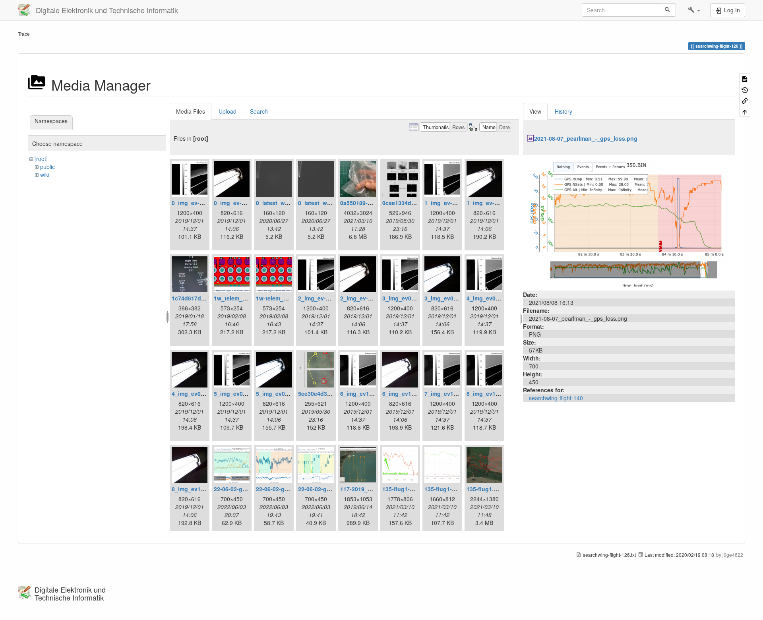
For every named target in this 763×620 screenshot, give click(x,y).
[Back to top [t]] (745, 111)
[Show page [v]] (745, 78)
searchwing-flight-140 (556, 398)
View (535, 111)
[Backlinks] (745, 100)
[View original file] (628, 222)
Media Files (190, 111)
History (563, 111)
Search (259, 111)
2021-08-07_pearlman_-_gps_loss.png (585, 138)
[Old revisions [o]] (745, 89)
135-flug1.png (485, 489)
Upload (227, 111)
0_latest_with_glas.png (287, 203)
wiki (44, 174)
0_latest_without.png (327, 203)
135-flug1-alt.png (405, 489)
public (47, 166)
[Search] (667, 10)
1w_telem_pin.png (238, 298)
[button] (694, 10)
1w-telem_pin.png (280, 298)
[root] (41, 159)
